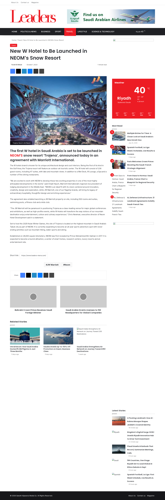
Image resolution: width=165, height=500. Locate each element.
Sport (58, 31)
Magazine (35, 2)
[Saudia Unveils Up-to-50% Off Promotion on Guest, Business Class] (58, 336)
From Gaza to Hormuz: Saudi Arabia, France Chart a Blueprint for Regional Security (140, 179)
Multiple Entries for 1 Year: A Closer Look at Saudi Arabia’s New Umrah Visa (140, 136)
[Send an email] (22, 65)
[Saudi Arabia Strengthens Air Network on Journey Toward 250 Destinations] (92, 336)
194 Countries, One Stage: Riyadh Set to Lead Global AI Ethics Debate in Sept (139, 463)
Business (45, 31)
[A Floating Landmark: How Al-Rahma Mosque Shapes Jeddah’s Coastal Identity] (118, 420)
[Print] (41, 71)
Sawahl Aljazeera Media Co (26, 496)
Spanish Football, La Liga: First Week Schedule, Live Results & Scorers (140, 477)
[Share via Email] (35, 71)
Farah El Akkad (16, 65)
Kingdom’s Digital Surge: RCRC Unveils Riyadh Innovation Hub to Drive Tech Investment (140, 435)
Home (14, 31)
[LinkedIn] (24, 71)
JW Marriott (52, 265)
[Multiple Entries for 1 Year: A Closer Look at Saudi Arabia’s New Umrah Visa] (118, 136)
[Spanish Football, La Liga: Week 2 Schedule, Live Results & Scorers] (118, 150)
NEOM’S (16, 155)
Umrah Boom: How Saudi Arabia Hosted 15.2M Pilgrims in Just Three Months (24, 348)
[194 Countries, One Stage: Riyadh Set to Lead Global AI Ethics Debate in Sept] (118, 463)
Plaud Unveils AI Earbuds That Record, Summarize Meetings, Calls (140, 449)
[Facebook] (12, 71)
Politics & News (28, 31)
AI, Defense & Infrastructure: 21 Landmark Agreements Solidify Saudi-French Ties (140, 201)
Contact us (25, 2)
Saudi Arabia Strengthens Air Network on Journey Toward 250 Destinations (91, 348)
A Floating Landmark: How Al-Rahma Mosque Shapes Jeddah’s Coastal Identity (140, 421)
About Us (14, 2)
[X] (18, 71)
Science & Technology (103, 31)
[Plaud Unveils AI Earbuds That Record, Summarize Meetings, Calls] (118, 449)
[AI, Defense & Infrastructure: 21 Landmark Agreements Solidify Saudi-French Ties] (118, 206)
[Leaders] (33, 16)
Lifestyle (82, 31)
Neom (67, 265)
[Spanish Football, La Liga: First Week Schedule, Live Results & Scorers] (118, 477)
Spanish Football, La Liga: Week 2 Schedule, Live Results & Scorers (141, 150)
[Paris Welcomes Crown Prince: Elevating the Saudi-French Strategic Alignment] (118, 164)
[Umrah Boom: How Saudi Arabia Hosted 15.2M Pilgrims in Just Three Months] (25, 336)
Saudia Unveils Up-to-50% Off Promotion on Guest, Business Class (56, 348)
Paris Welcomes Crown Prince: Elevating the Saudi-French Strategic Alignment (140, 164)
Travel (69, 31)
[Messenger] (30, 71)
